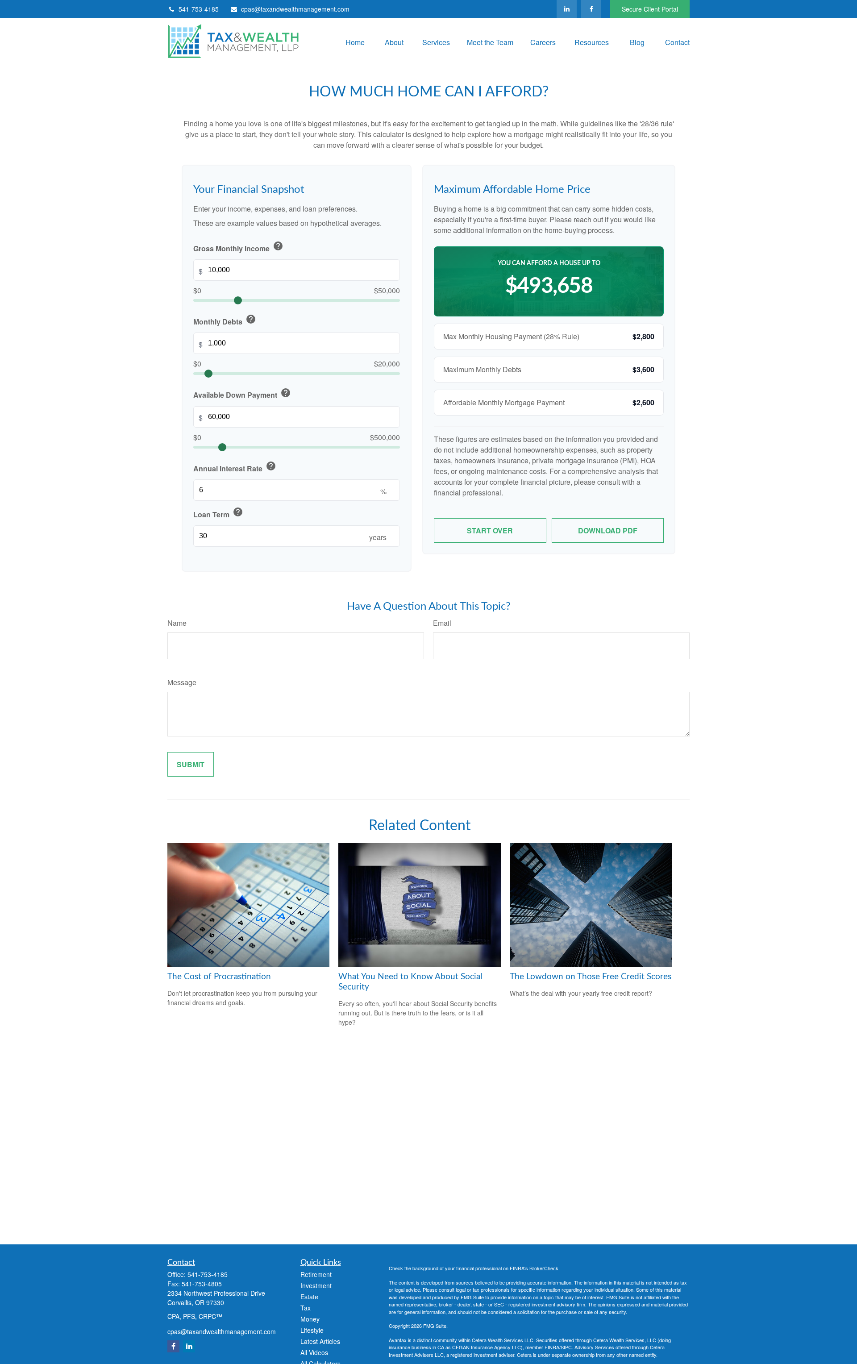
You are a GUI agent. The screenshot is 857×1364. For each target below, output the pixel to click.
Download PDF (607, 530)
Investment (316, 1285)
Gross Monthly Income (238, 247)
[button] (353, 42)
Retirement (316, 1274)
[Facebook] (591, 9)
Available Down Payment (242, 393)
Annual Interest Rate (234, 467)
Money (310, 1318)
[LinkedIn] (567, 9)
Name (177, 623)
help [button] (278, 246)
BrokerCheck (543, 1268)
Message (181, 682)
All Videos (314, 1352)
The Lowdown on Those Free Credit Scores (590, 977)
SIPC (566, 1347)
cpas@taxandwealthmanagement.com (295, 8)
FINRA (552, 1347)
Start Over (490, 530)
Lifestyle (312, 1330)
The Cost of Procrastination (219, 977)
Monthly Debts (224, 320)
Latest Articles (320, 1341)
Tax (305, 1307)
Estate (309, 1296)
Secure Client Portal (650, 8)
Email (442, 623)
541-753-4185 (199, 8)
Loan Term (218, 513)
